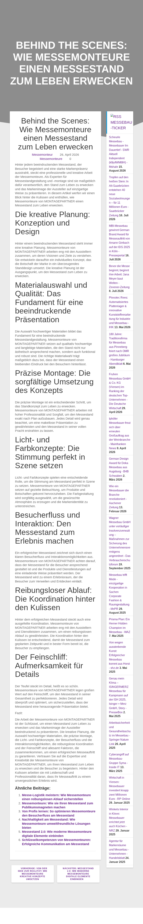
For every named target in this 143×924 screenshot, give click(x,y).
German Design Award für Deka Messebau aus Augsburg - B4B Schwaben (119, 467)
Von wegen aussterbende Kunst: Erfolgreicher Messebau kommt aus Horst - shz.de (119, 655)
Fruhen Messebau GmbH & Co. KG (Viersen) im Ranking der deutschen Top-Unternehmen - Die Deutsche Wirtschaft (120, 391)
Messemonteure (51, 159)
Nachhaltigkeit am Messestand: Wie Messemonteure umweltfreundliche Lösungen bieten (56, 823)
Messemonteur (42, 154)
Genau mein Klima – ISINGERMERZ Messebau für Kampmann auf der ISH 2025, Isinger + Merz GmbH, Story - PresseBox (119, 695)
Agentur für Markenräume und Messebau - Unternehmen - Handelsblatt (119, 849)
